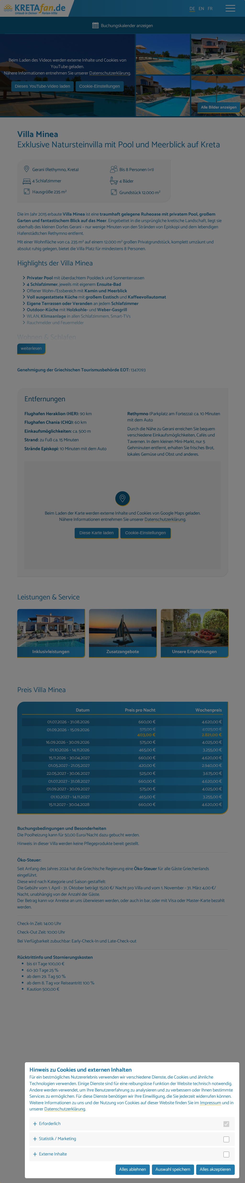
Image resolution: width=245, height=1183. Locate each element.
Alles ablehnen (132, 1169)
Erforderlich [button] (50, 1123)
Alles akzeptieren (215, 1169)
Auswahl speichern (173, 1169)
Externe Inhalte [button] (53, 1154)
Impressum (210, 1103)
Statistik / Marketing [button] (57, 1139)
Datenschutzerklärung (64, 1109)
